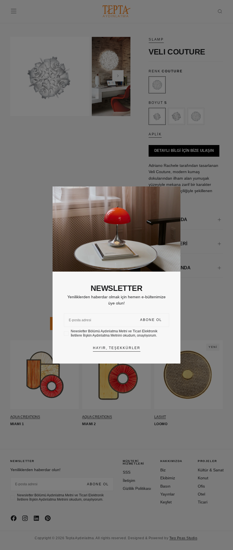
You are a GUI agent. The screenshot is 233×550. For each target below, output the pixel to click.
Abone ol (151, 320)
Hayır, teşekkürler (116, 348)
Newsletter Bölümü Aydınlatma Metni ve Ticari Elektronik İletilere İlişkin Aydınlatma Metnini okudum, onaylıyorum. (114, 333)
